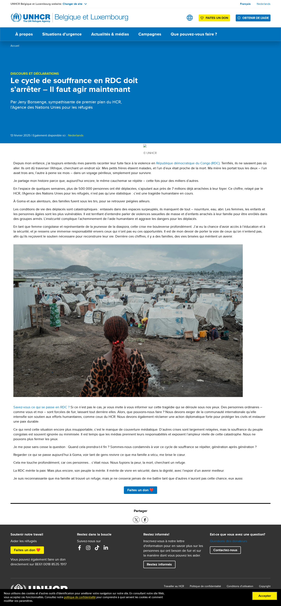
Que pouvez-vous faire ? (194, 34)
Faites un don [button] (217, 18)
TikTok (97, 547)
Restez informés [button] (159, 564)
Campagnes (149, 34)
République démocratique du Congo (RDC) (188, 163)
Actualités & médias (110, 34)
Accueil (15, 46)
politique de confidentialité (80, 597)
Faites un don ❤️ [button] (140, 490)
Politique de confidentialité (205, 586)
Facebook (79, 547)
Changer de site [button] (72, 4)
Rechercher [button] (178, 18)
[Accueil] (37, 18)
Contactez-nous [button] (225, 550)
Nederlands (263, 4)
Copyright (264, 586)
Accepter (264, 595)
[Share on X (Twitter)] (136, 519)
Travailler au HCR (174, 586)
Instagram (88, 547)
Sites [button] (190, 18)
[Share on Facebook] (144, 519)
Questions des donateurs (228, 541)
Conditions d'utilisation (240, 586)
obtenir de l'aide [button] (255, 18)
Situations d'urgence (62, 34)
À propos (24, 34)
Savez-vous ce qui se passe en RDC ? (41, 407)
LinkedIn (105, 547)
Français (245, 4)
